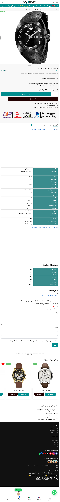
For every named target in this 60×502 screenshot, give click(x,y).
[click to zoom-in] (32, 37)
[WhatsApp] (38, 454)
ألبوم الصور (55, 125)
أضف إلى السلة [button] (50, 394)
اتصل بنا (56, 443)
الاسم (56, 327)
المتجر (56, 447)
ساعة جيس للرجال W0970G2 (19, 390)
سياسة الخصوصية (54, 432)
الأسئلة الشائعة (54, 428)
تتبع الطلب (55, 445)
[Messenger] (41, 453)
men (28, 355)
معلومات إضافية (42, 125)
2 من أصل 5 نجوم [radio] (54, 309)
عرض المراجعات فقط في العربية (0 (50, 295)
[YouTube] (44, 453)
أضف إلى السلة (26, 94)
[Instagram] (53, 453)
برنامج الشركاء (54, 441)
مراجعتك (55, 312)
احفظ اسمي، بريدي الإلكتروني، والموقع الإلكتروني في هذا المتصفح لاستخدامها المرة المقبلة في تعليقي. (32, 341)
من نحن (56, 439)
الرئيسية (56, 9)
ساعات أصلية (29, 353)
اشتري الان (33, 99)
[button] (2, 2)
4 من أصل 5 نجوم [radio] (50, 309)
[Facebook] (56, 453)
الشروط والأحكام (54, 430)
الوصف (49, 125)
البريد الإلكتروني (53, 334)
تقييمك (55, 307)
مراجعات (34, 125)
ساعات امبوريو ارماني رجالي (40, 9)
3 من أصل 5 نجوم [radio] (52, 309)
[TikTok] (47, 453)
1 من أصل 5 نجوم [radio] (57, 309)
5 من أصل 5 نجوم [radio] (48, 309)
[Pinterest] (50, 453)
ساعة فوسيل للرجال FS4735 (45, 390)
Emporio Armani (50, 9)
